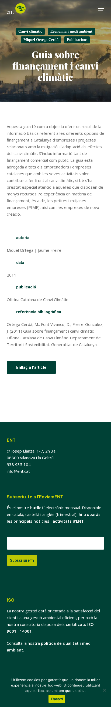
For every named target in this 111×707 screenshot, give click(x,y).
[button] (101, 8)
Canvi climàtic (30, 31)
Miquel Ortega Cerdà (40, 40)
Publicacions (77, 40)
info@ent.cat (18, 471)
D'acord (57, 699)
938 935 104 (19, 464)
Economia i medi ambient (71, 31)
